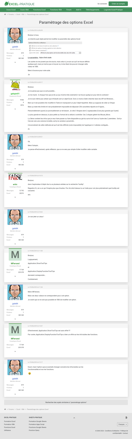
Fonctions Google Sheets (37, 427)
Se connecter (102, 4)
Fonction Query (34, 430)
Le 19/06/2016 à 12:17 (35, 362)
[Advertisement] (109, 48)
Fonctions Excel (39, 10)
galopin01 (15, 93)
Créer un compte (118, 4)
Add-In (78, 10)
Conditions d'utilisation (112, 431)
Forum (68, 10)
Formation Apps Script (36, 424)
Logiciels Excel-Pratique (113, 10)
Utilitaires (7, 430)
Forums (11, 14)
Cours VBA (24, 10)
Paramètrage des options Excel (37, 14)
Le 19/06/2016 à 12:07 (35, 326)
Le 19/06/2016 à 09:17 (35, 82)
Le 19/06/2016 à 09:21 (35, 137)
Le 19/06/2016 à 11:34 (35, 287)
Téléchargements (92, 10)
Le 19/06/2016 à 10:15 (35, 175)
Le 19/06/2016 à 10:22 (35, 212)
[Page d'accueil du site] (5, 14)
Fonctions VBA (56, 10)
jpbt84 (15, 47)
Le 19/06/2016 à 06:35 (35, 30)
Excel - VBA (20, 14)
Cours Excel (11, 10)
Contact (125, 433)
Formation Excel (9, 421)
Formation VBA (9, 424)
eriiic (15, 184)
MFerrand (15, 263)
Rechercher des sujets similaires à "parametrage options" (66, 402)
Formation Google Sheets (38, 421)
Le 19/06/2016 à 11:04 (35, 251)
